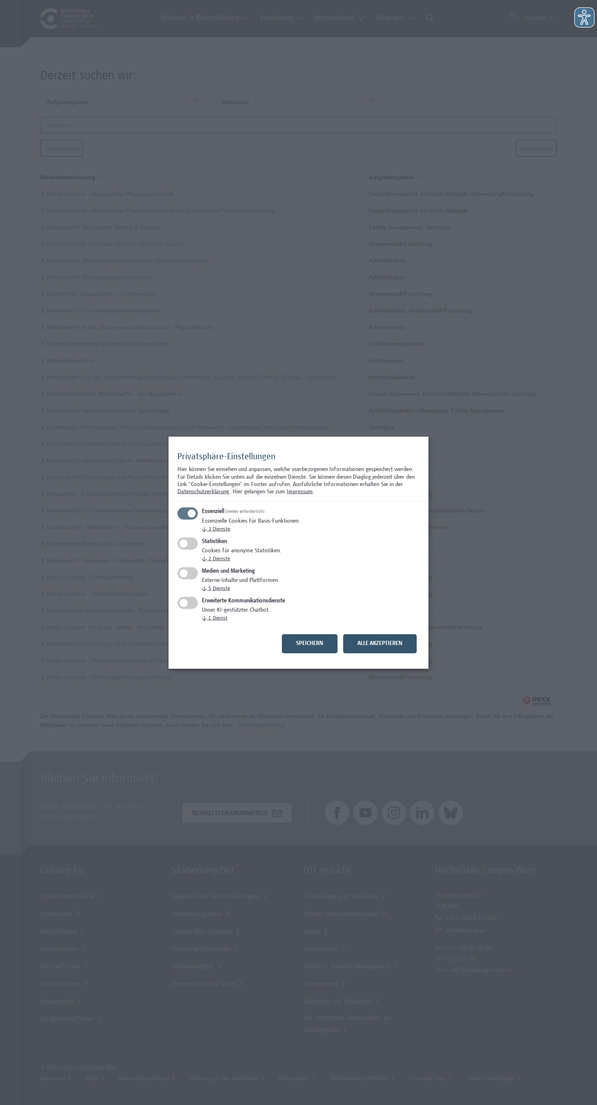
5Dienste (216, 588)
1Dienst (214, 618)
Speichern (309, 643)
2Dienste (216, 559)
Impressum (300, 492)
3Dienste (216, 529)
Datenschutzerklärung (203, 492)
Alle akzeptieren (379, 643)
